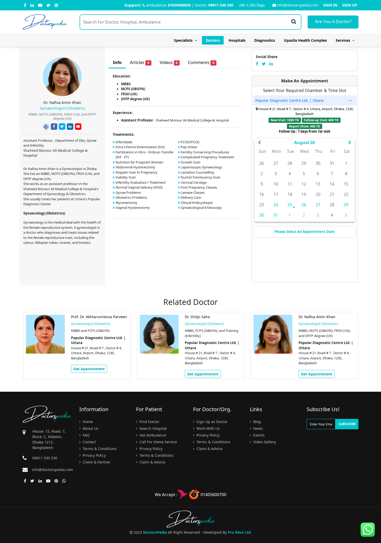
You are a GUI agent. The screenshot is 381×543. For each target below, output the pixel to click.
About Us (90, 428)
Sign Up (349, 5)
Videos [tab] (169, 62)
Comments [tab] (201, 62)
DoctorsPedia (155, 532)
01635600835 (179, 5)
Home (87, 421)
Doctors (213, 40)
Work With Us (207, 428)
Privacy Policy (94, 455)
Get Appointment (89, 368)
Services (344, 40)
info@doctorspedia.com (297, 5)
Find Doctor (148, 421)
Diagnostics (264, 40)
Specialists (184, 40)
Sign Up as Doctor (211, 421)
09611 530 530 (220, 5)
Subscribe (347, 424)
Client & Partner (96, 462)
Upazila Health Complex (305, 40)
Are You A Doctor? (333, 21)
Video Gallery (264, 441)
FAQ (86, 435)
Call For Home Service (157, 441)
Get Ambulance (152, 435)
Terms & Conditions (99, 448)
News (257, 428)
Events (258, 435)
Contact (89, 441)
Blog (256, 421)
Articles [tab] (139, 62)
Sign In (330, 5)
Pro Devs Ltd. (240, 532)
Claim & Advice (151, 462)
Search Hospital (152, 428)
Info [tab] (117, 62)
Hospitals (237, 40)
